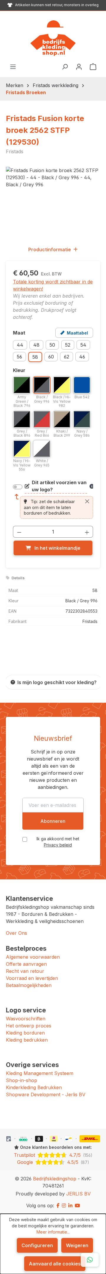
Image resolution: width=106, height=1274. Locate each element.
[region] (53, 200)
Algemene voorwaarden (33, 957)
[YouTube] (77, 1205)
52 (67, 345)
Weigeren (77, 1245)
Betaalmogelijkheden (29, 985)
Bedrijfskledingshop (54, 1179)
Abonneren (52, 821)
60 (51, 357)
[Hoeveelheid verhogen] (87, 532)
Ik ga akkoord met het (58, 841)
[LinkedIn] (70, 1205)
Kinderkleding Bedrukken (34, 1087)
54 (83, 345)
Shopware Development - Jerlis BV (45, 1094)
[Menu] (13, 66)
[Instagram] (64, 1205)
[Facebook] (58, 1205)
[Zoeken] (65, 66)
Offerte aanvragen (26, 964)
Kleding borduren (25, 1033)
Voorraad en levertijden (32, 978)
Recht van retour (25, 971)
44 (20, 345)
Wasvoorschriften (25, 1019)
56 (19, 357)
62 (66, 357)
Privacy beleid (58, 844)
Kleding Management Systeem (39, 1073)
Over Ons (16, 933)
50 (52, 345)
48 (36, 345)
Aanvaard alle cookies (55, 1264)
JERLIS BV (78, 1194)
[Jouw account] (79, 66)
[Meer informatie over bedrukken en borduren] (91, 486)
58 (35, 357)
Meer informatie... (53, 1231)
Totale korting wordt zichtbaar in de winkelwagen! (53, 285)
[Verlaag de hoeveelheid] (19, 532)
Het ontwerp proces (28, 1026)
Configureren (37, 1245)
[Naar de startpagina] (53, 38)
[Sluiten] (87, 501)
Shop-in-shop (21, 1080)
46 (82, 357)
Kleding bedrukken (27, 1040)
